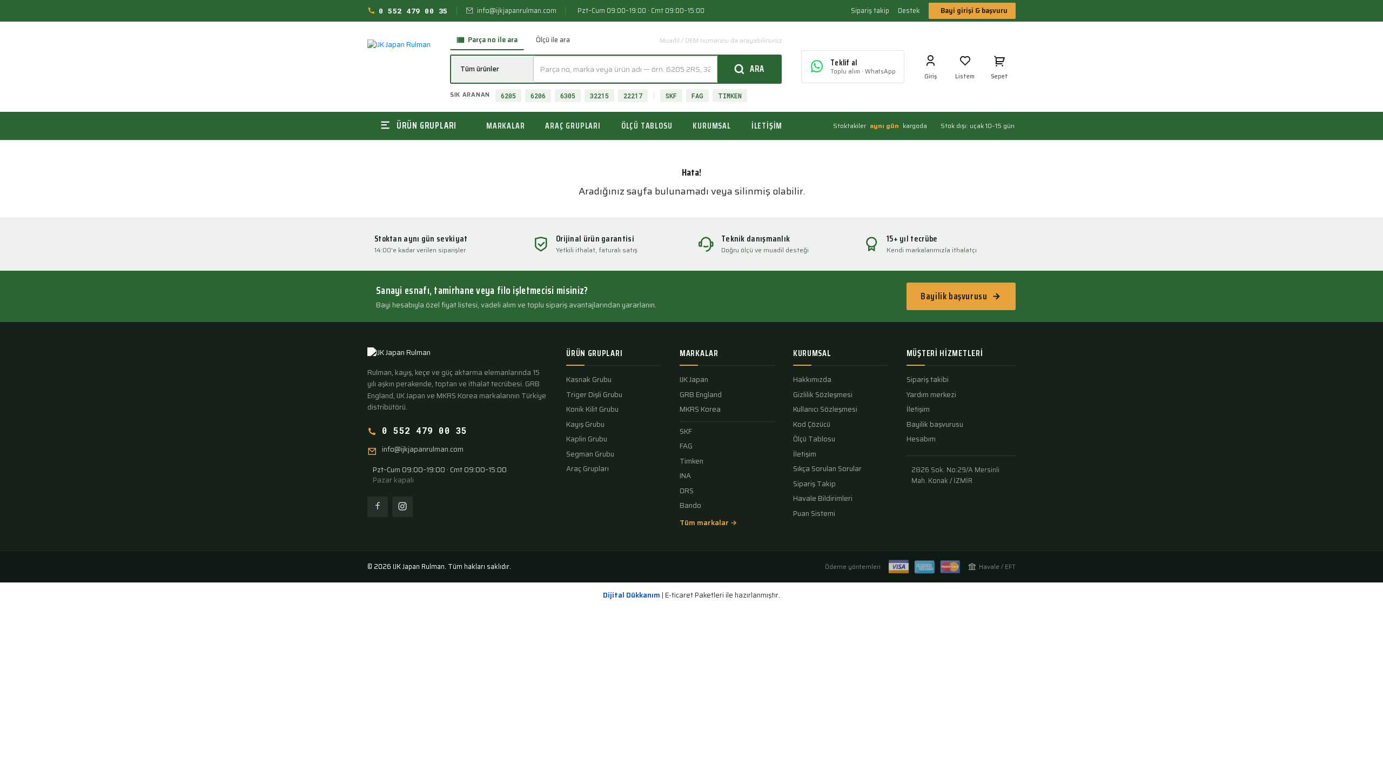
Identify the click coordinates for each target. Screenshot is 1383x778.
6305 (567, 95)
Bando (690, 505)
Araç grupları (572, 125)
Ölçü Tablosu (814, 439)
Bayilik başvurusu (954, 296)
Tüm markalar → (708, 523)
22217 (632, 95)
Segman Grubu (590, 454)
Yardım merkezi (931, 395)
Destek (909, 11)
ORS (687, 491)
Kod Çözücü (811, 424)
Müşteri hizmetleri (945, 353)
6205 (508, 95)
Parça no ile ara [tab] (493, 40)
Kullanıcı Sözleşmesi (825, 409)
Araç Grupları (587, 469)
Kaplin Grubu (586, 439)
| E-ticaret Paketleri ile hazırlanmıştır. (691, 595)
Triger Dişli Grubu (594, 395)
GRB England (701, 395)
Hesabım (921, 439)
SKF (671, 95)
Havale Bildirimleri (822, 498)
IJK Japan (694, 379)
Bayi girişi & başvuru (974, 10)
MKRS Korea (700, 409)
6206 (538, 95)
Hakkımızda (812, 379)
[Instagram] (402, 507)
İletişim (766, 125)
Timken (691, 461)
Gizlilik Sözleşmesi (822, 395)
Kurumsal (711, 125)
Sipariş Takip (814, 484)
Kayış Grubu (585, 424)
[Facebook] (377, 507)
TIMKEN (730, 95)
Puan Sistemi (814, 513)
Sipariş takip (870, 11)
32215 (599, 95)
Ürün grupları (594, 353)
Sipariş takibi (928, 379)
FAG (697, 95)
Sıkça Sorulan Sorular (827, 469)
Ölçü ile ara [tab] (553, 40)
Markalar (505, 125)
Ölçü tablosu (647, 125)
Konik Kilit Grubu (592, 409)
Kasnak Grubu (589, 379)
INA (685, 476)
